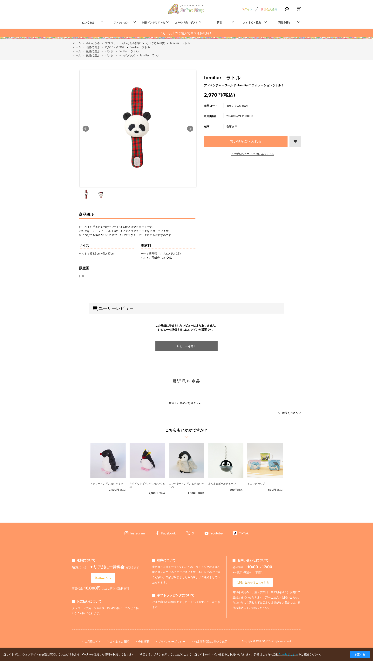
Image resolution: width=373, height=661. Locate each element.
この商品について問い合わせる (252, 154)
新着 (219, 22)
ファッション (121, 22)
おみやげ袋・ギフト (186, 22)
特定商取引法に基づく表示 (210, 641)
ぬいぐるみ (88, 22)
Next (190, 129)
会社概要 (143, 641)
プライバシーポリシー (171, 641)
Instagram (137, 533)
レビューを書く (186, 346)
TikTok (244, 533)
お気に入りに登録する (295, 141)
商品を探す (284, 22)
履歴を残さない (291, 412)
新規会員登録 (269, 9)
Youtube (216, 533)
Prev (86, 129)
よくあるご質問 (119, 641)
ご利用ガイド (93, 641)
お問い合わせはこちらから (252, 582)
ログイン (246, 9)
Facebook (168, 533)
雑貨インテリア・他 (153, 22)
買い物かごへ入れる (245, 141)
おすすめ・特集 (252, 22)
